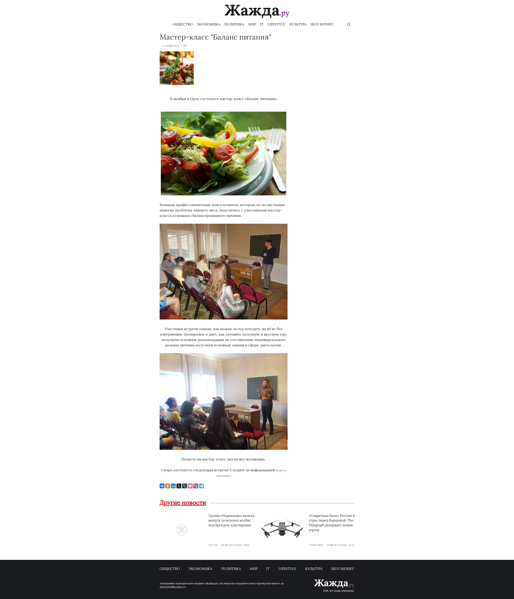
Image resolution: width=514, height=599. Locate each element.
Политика (234, 24)
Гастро (213, 545)
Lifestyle (276, 24)
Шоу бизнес (322, 24)
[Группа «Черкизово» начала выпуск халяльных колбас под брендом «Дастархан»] (181, 545)
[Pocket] (190, 486)
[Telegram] (201, 486)
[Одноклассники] (167, 486)
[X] (178, 486)
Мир (252, 24)
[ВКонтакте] (162, 486)
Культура (298, 24)
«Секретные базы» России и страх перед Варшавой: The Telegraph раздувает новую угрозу (332, 522)
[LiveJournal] (184, 486)
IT (261, 24)
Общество (182, 24)
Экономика (208, 24)
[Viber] (195, 486)
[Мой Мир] (173, 486)
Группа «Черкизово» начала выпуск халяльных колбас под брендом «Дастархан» (231, 520)
